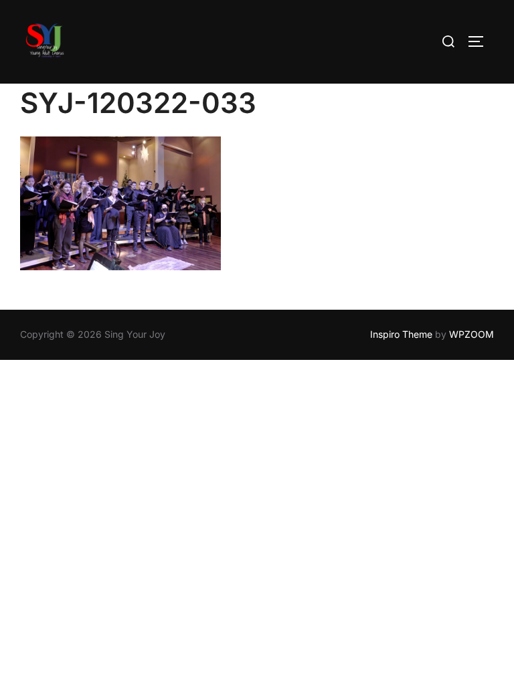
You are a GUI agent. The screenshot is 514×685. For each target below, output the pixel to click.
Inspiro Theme (401, 334)
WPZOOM (471, 334)
